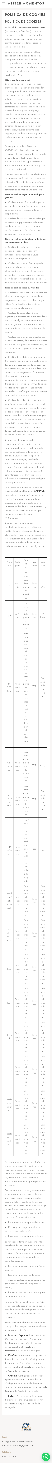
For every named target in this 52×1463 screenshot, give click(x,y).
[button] (46, 1457)
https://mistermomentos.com (30, 28)
